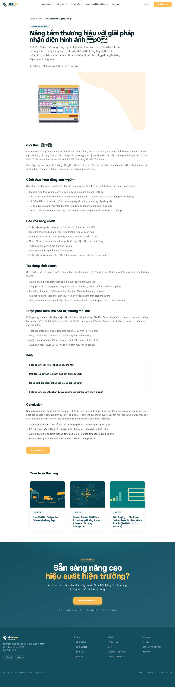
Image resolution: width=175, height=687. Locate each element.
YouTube (20, 657)
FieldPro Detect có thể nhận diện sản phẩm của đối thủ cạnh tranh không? (66, 392)
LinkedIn (8, 657)
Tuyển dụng (113, 642)
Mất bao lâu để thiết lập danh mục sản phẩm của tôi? (55, 374)
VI (147, 4)
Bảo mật (146, 652)
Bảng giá (115, 4)
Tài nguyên (75, 4)
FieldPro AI (78, 657)
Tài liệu (145, 642)
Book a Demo (37, 450)
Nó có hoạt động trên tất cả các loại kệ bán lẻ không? (55, 383)
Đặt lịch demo (162, 4)
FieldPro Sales (79, 642)
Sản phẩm (45, 4)
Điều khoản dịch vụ (116, 657)
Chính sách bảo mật (117, 652)
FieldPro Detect (80, 647)
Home (32, 19)
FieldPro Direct (79, 652)
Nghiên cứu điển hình (151, 647)
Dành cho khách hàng (96, 4)
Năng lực (60, 4)
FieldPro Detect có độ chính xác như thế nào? (52, 365)
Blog (40, 19)
